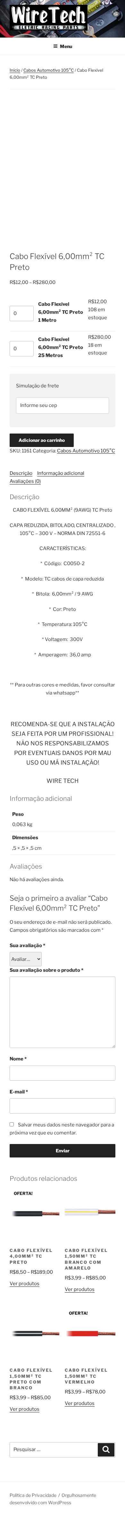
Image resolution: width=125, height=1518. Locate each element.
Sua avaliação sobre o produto (46, 970)
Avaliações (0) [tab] (25, 481)
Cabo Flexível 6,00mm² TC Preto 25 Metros (60, 347)
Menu (66, 46)
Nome (18, 1059)
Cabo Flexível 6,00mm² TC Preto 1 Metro (60, 312)
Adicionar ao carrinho (42, 440)
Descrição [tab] (21, 473)
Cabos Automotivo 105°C (48, 70)
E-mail (19, 1092)
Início (15, 70)
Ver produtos (24, 1284)
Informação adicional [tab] (60, 473)
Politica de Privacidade (33, 1495)
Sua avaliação (27, 945)
